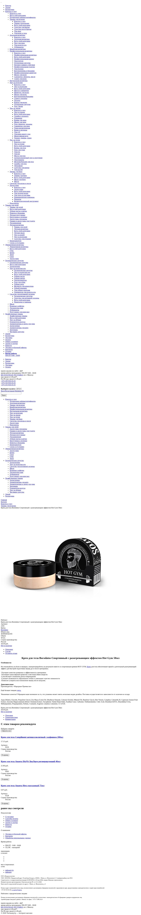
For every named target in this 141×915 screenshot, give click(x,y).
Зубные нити (19, 284)
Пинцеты (17, 199)
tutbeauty (8, 872)
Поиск (4, 395)
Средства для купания (22, 239)
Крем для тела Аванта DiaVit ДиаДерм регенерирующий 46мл (30, 761)
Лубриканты (19, 47)
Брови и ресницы (20, 130)
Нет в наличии (6, 646)
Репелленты (14, 203)
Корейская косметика (18, 49)
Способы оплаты (11, 819)
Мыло (12, 304)
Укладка (17, 100)
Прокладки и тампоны (22, 302)
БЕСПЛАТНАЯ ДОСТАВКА (12, 375)
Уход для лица (19, 43)
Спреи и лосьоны (20, 98)
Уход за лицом (15, 108)
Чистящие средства (17, 332)
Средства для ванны (21, 168)
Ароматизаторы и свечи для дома (22, 324)
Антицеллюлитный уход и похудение (28, 158)
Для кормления (15, 223)
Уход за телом (15, 140)
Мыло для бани (20, 179)
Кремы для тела (20, 148)
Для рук (17, 152)
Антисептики (15, 266)
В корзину (5, 755)
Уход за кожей (19, 235)
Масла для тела (19, 156)
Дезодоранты (19, 160)
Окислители (18, 61)
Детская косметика (17, 225)
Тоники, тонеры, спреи (23, 138)
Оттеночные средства (22, 63)
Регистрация (10, 391)
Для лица (17, 31)
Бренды (8, 5)
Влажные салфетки (17, 306)
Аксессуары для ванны (18, 219)
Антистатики (15, 326)
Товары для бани (16, 172)
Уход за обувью (15, 320)
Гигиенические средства (14, 260)
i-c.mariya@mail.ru (17, 890)
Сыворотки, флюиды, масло (24, 77)
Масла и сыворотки (21, 90)
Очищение (18, 118)
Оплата (8, 340)
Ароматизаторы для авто (19, 328)
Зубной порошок (20, 288)
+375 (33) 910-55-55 (8, 383)
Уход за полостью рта (18, 268)
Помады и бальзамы (17, 213)
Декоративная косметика (14, 245)
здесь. (19, 690)
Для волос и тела (20, 33)
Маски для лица (20, 122)
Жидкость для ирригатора (23, 286)
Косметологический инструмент (26, 201)
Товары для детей (12, 205)
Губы (12, 251)
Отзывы (8, 351)
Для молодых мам (16, 308)
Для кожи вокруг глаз (22, 134)
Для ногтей (18, 170)
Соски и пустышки (17, 243)
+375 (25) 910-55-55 (8, 385)
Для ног (17, 154)
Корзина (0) (19, 391)
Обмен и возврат (11, 342)
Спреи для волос (20, 79)
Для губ (17, 132)
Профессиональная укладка (24, 67)
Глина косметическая (22, 128)
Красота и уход (11, 11)
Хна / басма (18, 106)
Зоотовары (14, 330)
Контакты (9, 349)
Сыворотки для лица (22, 126)
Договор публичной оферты (16, 347)
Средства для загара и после (20, 183)
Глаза (12, 257)
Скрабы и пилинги (21, 116)
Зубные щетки (19, 278)
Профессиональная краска (24, 59)
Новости (8, 345)
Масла (16, 181)
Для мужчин (18, 69)
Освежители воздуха (17, 322)
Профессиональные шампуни (25, 73)
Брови (12, 253)
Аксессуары (14, 185)
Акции (7, 7)
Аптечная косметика (17, 35)
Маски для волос (20, 75)
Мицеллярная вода (21, 136)
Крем (89, 667)
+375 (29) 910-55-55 (8, 381)
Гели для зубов (19, 282)
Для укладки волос (21, 193)
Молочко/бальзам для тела (24, 162)
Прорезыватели (15, 241)
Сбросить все (6, 731)
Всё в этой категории (18, 15)
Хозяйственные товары (14, 314)
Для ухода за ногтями (22, 195)
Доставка (8, 338)
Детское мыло (19, 233)
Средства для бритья (22, 27)
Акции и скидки (11, 343)
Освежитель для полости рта (25, 292)
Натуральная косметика (18, 81)
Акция (7, 334)
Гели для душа (19, 150)
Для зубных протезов (22, 290)
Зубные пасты (19, 276)
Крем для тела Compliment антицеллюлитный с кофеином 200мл (32, 737)
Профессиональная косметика (21, 51)
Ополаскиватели (20, 280)
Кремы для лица (20, 120)
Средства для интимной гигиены (22, 294)
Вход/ (3, 391)
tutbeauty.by (9, 870)
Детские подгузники (17, 215)
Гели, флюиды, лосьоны (23, 124)
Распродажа (9, 9)
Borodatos (4, 630)
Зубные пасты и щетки (18, 211)
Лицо (12, 255)
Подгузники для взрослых (19, 312)
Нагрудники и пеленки (18, 217)
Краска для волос (20, 102)
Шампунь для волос (21, 92)
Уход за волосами (16, 83)
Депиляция (18, 166)
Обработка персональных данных (18, 838)
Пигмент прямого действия (24, 65)
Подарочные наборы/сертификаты (23, 17)
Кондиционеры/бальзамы (23, 96)
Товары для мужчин (17, 19)
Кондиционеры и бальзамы (24, 71)
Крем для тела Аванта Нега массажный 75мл (22, 785)
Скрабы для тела (20, 164)
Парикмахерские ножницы (24, 197)
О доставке (9, 817)
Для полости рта (20, 45)
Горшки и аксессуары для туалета (22, 221)
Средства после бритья (22, 29)
